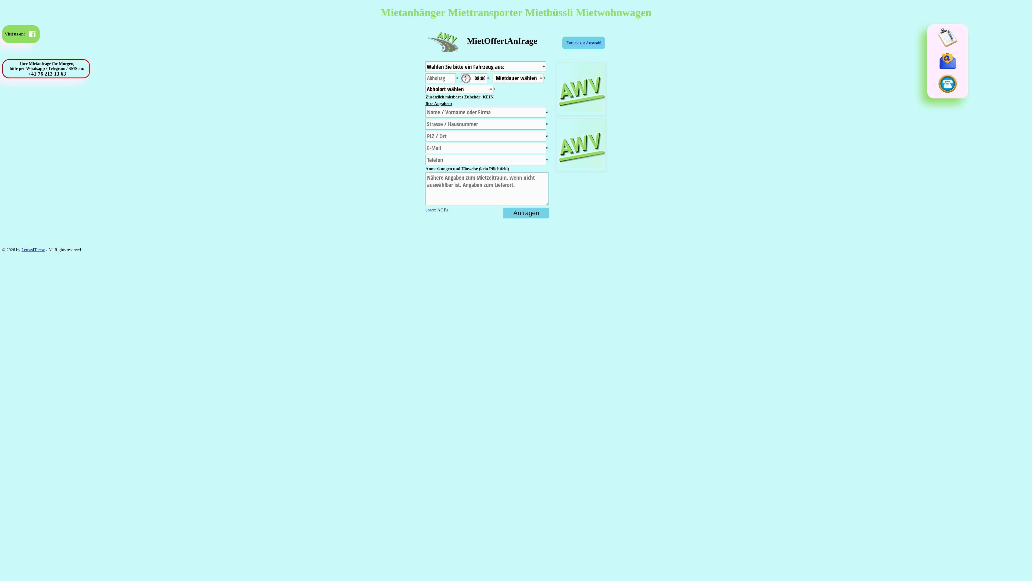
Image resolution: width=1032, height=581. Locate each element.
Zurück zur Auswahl (583, 43)
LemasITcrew (33, 249)
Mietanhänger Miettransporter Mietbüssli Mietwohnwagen (516, 12)
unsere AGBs (436, 210)
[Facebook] (32, 34)
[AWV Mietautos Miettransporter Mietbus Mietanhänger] (442, 49)
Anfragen (526, 213)
